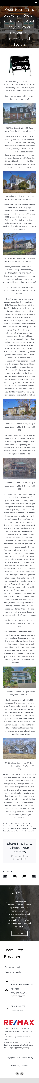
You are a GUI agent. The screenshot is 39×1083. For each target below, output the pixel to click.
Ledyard (24, 826)
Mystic (29, 826)
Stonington (11, 831)
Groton (5, 826)
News (14, 828)
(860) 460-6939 (17, 1010)
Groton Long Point (15, 826)
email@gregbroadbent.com (22, 984)
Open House (21, 828)
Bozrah (28, 823)
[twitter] (22, 1073)
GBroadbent (9, 823)
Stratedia (24, 1065)
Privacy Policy (27, 1057)
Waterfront (19, 831)
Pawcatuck (28, 828)
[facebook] (17, 1073)
